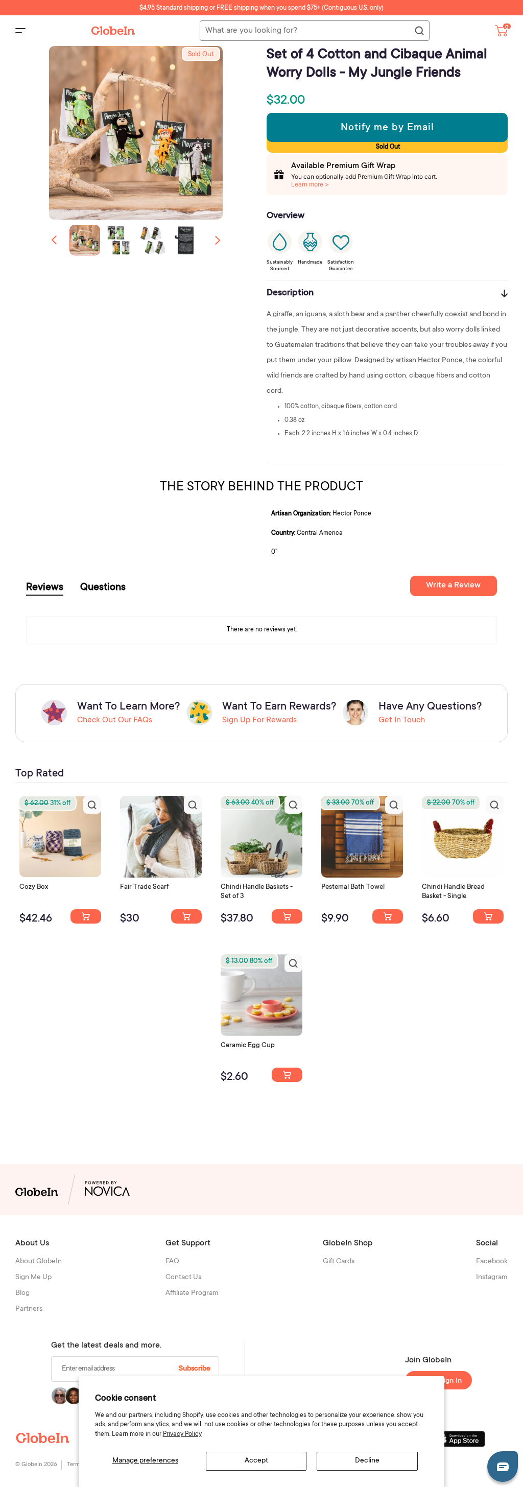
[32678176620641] (186, 916)
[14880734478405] (287, 916)
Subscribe (194, 1369)
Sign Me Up (33, 1277)
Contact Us (183, 1277)
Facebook (492, 1262)
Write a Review (453, 585)
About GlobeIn (38, 1262)
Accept (256, 1461)
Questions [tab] (103, 588)
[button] (217, 240)
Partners (28, 1309)
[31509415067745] (287, 1075)
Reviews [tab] (44, 588)
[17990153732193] (85, 916)
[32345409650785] (387, 916)
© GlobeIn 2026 (36, 1464)
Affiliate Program (192, 1293)
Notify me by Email (387, 128)
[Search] (419, 31)
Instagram (492, 1277)
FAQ (172, 1262)
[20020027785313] (488, 916)
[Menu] (20, 31)
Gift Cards (338, 1262)
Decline (367, 1461)
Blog (22, 1293)
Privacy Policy (182, 1434)
